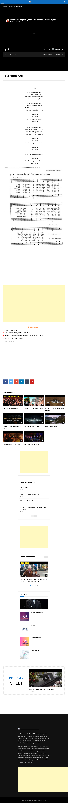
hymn (5, 396)
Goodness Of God (51, 426)
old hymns (16, 396)
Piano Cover (35, 650)
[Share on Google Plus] (16, 381)
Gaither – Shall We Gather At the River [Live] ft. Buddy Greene (24, 335)
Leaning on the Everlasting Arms (30, 494)
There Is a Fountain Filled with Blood (12, 427)
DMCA (30, 762)
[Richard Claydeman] (24, 616)
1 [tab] (30, 585)
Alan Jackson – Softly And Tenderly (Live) (17, 333)
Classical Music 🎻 (37, 637)
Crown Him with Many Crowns (14, 338)
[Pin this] (32, 381)
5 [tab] (37, 585)
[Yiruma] (24, 629)
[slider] (25, 50)
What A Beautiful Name (31, 426)
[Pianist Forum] (34, 2)
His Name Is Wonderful (31, 444)
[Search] (64, 2)
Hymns (11, 6)
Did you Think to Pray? (11, 330)
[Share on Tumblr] (27, 381)
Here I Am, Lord (9, 341)
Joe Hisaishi (28, 607)
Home (5, 6)
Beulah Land (24, 487)
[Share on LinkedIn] (21, 381)
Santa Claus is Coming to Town (42, 689)
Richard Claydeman (37, 612)
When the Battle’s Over (27, 501)
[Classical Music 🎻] (24, 641)
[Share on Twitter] (11, 381)
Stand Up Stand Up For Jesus (33, 408)
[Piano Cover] (24, 654)
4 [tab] (35, 585)
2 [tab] (32, 585)
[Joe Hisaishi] (34, 604)
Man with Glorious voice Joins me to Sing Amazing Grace (33, 580)
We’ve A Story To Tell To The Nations (54, 409)
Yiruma (33, 625)
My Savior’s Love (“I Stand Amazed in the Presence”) (33, 508)
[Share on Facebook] (5, 381)
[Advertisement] (35, 13)
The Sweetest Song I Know (11, 444)
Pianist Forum (42, 800)
